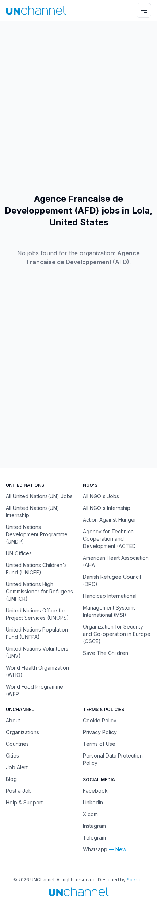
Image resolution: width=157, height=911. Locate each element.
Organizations (22, 732)
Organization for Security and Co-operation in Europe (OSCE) (116, 633)
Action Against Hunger (109, 519)
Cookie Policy (99, 720)
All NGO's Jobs (101, 496)
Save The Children (105, 653)
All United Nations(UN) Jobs (39, 496)
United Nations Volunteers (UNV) (37, 652)
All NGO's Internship (106, 508)
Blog (11, 779)
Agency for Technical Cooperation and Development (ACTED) (110, 538)
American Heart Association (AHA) (116, 561)
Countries (17, 744)
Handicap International (110, 596)
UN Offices (19, 553)
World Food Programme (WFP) (34, 690)
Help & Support (24, 802)
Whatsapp (95, 849)
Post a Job (19, 791)
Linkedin (93, 802)
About (13, 720)
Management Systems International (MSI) (109, 611)
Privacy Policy (100, 732)
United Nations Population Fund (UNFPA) (37, 633)
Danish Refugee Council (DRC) (112, 580)
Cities (12, 755)
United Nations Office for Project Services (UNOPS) (37, 614)
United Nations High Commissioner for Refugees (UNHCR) (39, 591)
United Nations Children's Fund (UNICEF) (36, 568)
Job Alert (17, 767)
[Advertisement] (78, 107)
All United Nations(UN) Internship (32, 511)
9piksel (135, 879)
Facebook (95, 791)
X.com (90, 814)
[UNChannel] (36, 10)
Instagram (94, 826)
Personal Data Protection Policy (113, 759)
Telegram (94, 837)
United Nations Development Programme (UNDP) (37, 534)
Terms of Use (99, 744)
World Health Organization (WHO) (37, 671)
